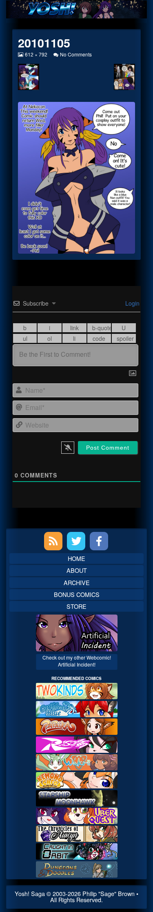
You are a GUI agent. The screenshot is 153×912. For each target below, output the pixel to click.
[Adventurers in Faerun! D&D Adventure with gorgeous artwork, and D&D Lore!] (77, 868)
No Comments (76, 54)
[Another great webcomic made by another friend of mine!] (77, 707)
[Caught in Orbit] (77, 850)
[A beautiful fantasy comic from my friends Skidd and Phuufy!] (77, 815)
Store (76, 606)
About (77, 570)
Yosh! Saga (30, 893)
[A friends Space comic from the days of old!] (77, 797)
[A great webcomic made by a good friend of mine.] (77, 690)
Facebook (99, 541)
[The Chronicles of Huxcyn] (77, 833)
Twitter (76, 541)
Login (132, 303)
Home (76, 558)
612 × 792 (35, 54)
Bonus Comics (77, 594)
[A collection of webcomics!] (77, 779)
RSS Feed (53, 541)
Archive (77, 582)
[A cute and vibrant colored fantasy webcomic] (77, 761)
